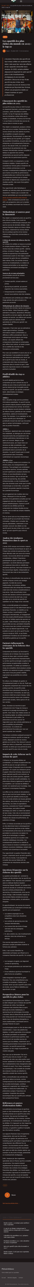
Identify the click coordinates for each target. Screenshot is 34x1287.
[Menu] (21, 1)
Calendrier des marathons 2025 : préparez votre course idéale (16, 1236)
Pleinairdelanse (8, 1269)
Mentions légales (12, 1277)
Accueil (4, 5)
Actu (8, 5)
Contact (21, 1277)
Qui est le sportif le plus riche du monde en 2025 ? (16, 1247)
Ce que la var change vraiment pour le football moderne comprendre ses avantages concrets (16, 1230)
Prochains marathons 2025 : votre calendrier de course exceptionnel (16, 1241)
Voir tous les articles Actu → (11, 1203)
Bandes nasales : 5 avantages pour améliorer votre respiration (16, 1223)
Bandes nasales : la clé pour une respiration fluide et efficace (16, 1252)
